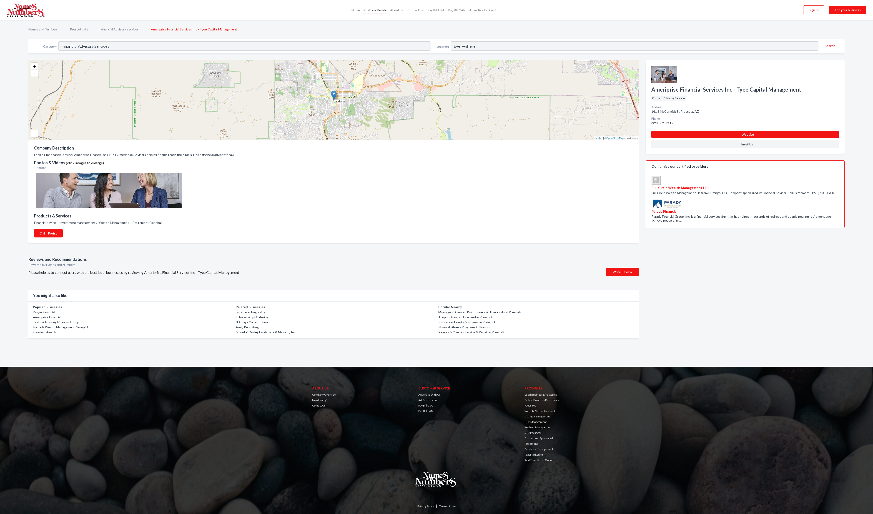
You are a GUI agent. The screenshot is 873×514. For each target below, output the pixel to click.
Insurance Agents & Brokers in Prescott (466, 322)
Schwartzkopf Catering (252, 317)
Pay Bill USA (435, 10)
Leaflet (598, 138)
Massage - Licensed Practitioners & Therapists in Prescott (480, 312)
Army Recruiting (247, 327)
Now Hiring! (319, 400)
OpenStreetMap (615, 138)
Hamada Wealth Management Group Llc (61, 327)
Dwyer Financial (44, 312)
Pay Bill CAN (457, 10)
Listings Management (537, 416)
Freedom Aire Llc (45, 332)
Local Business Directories (540, 394)
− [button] (34, 73)
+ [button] (34, 66)
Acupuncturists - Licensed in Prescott (465, 317)
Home (355, 10)
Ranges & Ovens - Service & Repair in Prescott (471, 332)
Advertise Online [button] (481, 10)
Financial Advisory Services (120, 29)
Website (748, 134)
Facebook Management (538, 449)
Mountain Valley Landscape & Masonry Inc (266, 332)
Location (442, 46)
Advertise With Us (429, 394)
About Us (397, 10)
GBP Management (535, 422)
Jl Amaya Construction (252, 322)
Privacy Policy (425, 506)
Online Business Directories (541, 400)
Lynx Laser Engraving (250, 312)
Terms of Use (447, 506)
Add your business (847, 10)
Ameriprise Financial (47, 317)
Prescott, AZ (79, 29)
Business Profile (375, 10)
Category (50, 46)
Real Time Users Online (538, 460)
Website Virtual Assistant (539, 411)
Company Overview (324, 394)
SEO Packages (533, 432)
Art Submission (427, 400)
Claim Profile (48, 233)
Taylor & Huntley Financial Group (56, 322)
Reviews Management (538, 427)
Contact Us (415, 10)
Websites (530, 405)
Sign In (814, 10)
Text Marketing (533, 454)
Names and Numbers (43, 29)
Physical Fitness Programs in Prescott (465, 327)
